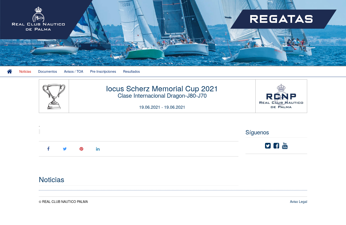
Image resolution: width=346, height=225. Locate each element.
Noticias (25, 71)
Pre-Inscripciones (103, 71)
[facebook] (276, 146)
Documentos (47, 71)
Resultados (131, 71)
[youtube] (285, 146)
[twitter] (268, 146)
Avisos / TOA (73, 71)
